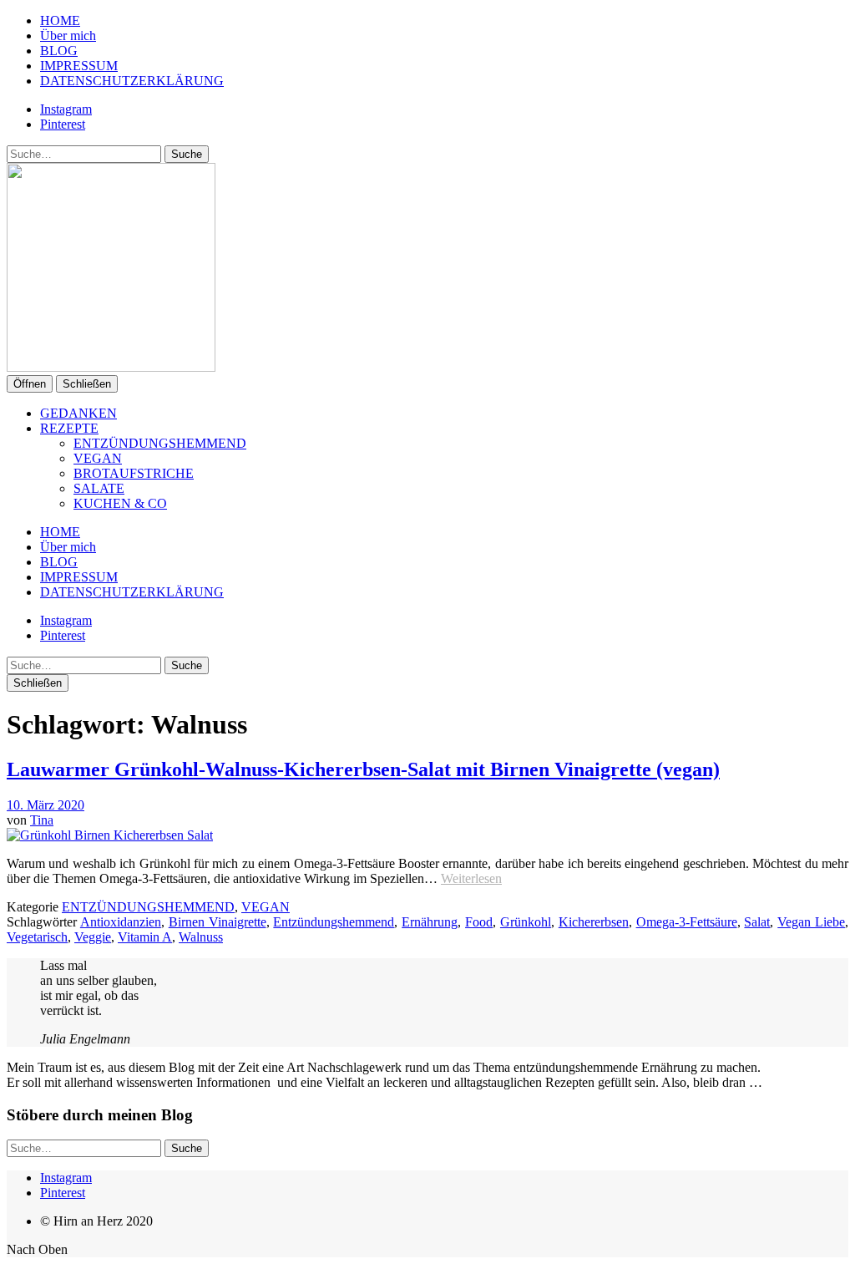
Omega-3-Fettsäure (686, 922)
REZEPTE (69, 428)
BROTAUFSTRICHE (133, 473)
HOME (60, 20)
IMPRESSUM (79, 65)
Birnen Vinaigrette (217, 922)
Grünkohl (525, 922)
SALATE (98, 488)
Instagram (66, 109)
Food (479, 922)
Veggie (92, 937)
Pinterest (62, 124)
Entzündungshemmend (333, 922)
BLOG (59, 50)
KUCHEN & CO (120, 503)
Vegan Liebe (811, 922)
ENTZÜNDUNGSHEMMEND (159, 443)
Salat (757, 922)
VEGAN (97, 458)
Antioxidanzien (120, 922)
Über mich (68, 35)
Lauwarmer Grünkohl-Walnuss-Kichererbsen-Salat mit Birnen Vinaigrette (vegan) (363, 769)
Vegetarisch (37, 937)
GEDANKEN (78, 413)
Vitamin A (145, 937)
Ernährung (430, 922)
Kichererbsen (594, 922)
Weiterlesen (471, 878)
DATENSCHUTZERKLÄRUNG (132, 81)
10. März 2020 (45, 805)
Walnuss (201, 937)
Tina (41, 820)
